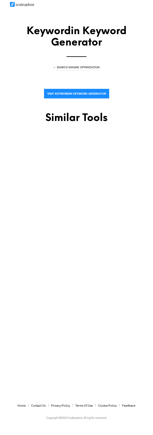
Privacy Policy (60, 405)
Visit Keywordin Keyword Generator (76, 93)
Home (22, 405)
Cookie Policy (107, 405)
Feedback (128, 405)
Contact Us (38, 405)
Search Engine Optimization (78, 67)
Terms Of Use (84, 405)
